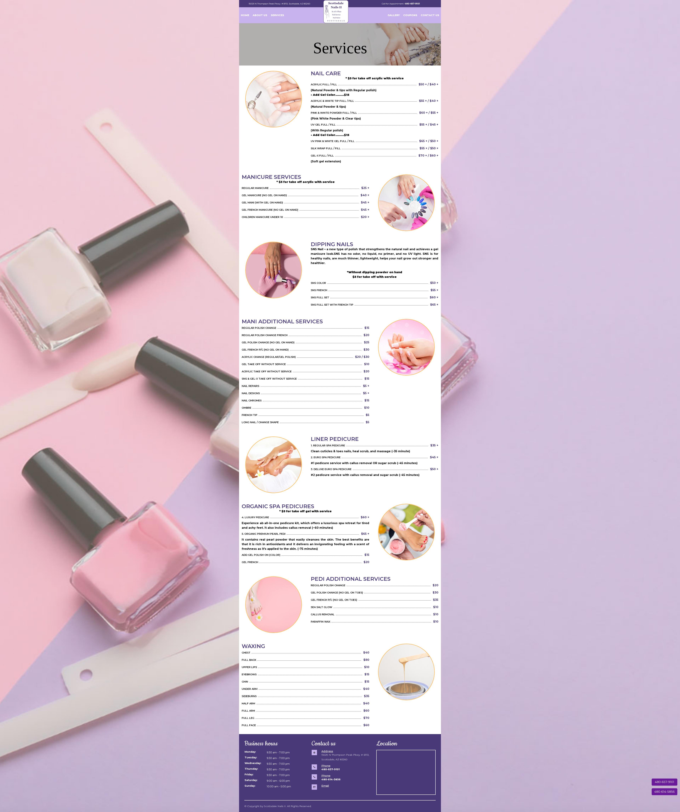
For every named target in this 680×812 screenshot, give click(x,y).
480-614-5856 (664, 791)
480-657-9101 (664, 782)
